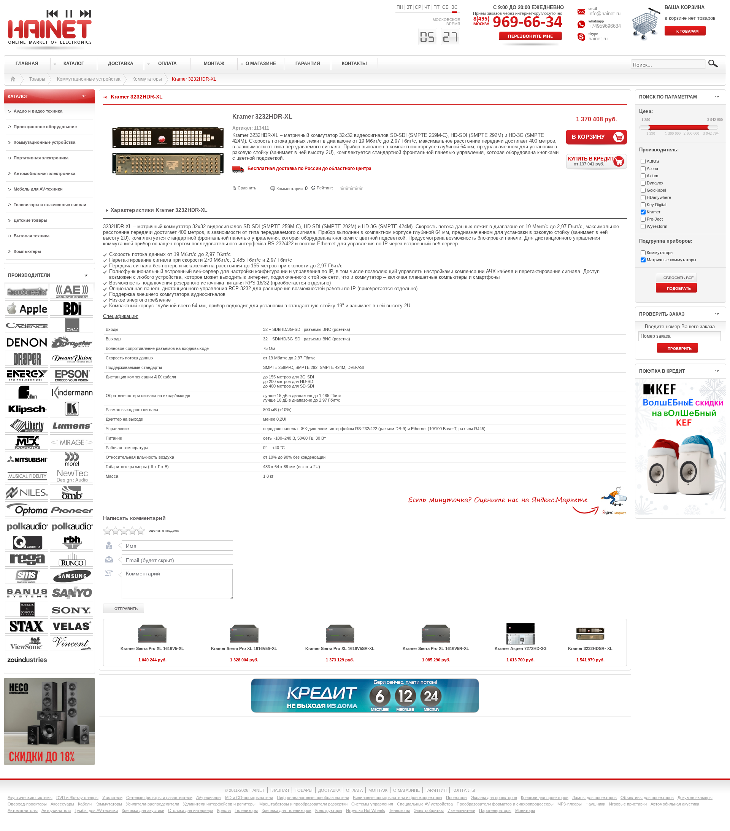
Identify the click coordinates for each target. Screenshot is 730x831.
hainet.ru (598, 38)
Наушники (595, 804)
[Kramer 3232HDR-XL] (168, 192)
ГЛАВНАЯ (279, 790)
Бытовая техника (31, 236)
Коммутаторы (147, 79)
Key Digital (656, 204)
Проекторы (456, 797)
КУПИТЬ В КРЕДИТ (591, 161)
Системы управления (372, 804)
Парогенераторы (495, 810)
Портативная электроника (41, 158)
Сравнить (247, 188)
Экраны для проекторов (494, 797)
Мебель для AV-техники (38, 189)
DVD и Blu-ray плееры (77, 797)
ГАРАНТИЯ (436, 790)
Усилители (112, 797)
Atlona (652, 168)
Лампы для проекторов (594, 797)
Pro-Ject (655, 219)
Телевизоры (246, 810)
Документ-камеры (695, 797)
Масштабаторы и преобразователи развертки (303, 804)
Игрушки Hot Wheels (365, 810)
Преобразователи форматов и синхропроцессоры (505, 804)
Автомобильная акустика (675, 804)
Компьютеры (27, 251)
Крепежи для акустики (143, 810)
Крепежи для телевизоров (286, 810)
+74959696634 (605, 26)
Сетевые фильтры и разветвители (159, 797)
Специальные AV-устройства (425, 804)
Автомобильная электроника (44, 173)
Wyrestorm (657, 226)
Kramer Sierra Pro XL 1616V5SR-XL (340, 648)
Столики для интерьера (190, 810)
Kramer (653, 212)
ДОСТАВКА (329, 790)
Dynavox (655, 183)
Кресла (224, 810)
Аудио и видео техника (38, 111)
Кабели (85, 804)
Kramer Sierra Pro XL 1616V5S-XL (244, 648)
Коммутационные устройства (89, 79)
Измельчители (461, 810)
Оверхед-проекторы (27, 804)
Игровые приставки (628, 804)
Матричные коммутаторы (671, 259)
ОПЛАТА (354, 790)
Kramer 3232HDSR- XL (590, 648)
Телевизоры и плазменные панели (50, 204)
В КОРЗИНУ (588, 136)
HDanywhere (659, 197)
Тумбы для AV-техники (96, 810)
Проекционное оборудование (45, 126)
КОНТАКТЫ (463, 790)
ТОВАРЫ (304, 790)
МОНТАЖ (377, 790)
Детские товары (30, 220)
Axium (652, 175)
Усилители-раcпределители (152, 804)
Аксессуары (62, 804)
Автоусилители (56, 810)
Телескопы (399, 810)
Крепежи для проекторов (544, 797)
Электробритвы (429, 810)
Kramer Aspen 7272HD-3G (521, 648)
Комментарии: (290, 188)
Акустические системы (30, 797)
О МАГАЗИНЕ (406, 790)
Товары (37, 79)
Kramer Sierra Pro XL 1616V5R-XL (436, 648)
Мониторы (525, 810)
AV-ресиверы (208, 797)
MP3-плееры (569, 804)
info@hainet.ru (604, 13)
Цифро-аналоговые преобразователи (313, 797)
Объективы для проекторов (647, 797)
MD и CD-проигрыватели (249, 797)
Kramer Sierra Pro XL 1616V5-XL (152, 648)
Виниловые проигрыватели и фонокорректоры (397, 797)
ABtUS (653, 161)
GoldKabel (656, 190)
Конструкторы (328, 810)
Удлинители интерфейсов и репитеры (219, 804)
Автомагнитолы (23, 810)
